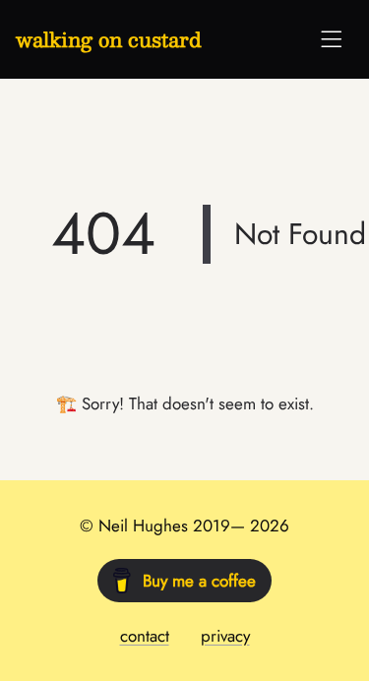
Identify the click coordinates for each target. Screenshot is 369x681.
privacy (225, 636)
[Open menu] (331, 39)
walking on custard (109, 40)
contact (144, 636)
